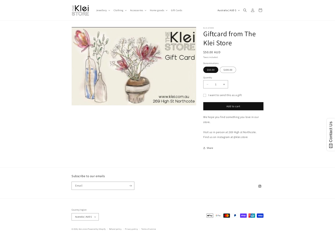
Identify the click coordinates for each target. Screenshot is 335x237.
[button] (102, 10)
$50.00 (211, 69)
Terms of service (148, 229)
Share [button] (210, 147)
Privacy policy (131, 229)
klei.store (83, 229)
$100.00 (228, 69)
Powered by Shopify (97, 229)
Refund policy (115, 229)
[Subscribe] (130, 186)
